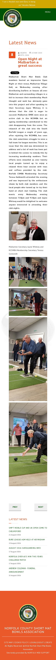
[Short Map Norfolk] (28, 613)
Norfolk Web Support (38, 652)
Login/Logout (37, 642)
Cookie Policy (21, 642)
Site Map (8, 642)
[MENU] (46, 11)
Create (48, 642)
